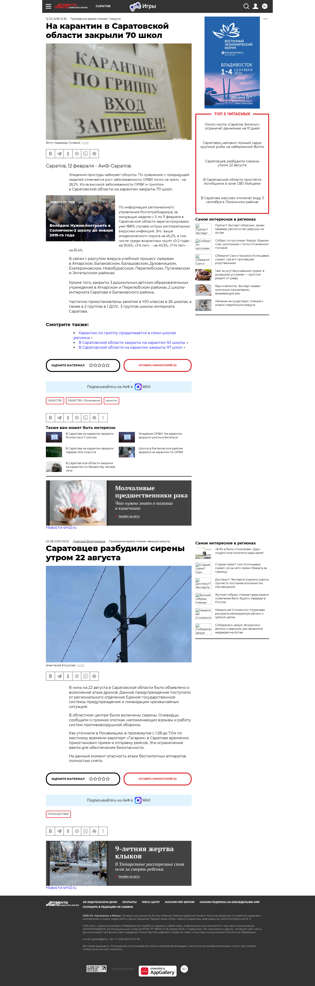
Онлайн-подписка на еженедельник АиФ (230, 902)
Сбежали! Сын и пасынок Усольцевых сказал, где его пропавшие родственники (242, 259)
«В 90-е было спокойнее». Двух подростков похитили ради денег (239, 551)
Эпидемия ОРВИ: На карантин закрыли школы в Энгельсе (160, 435)
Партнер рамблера (123, 968)
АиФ (85, 142)
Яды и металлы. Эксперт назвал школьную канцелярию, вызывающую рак (238, 289)
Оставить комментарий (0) (158, 365)
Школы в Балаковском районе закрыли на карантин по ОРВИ (161, 450)
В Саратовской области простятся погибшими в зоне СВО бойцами (232, 182)
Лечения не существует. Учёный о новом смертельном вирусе (239, 303)
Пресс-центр (151, 902)
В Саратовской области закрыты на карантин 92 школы (132, 342)
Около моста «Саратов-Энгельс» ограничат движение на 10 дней (232, 126)
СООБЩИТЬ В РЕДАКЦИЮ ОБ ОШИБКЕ (108, 907)
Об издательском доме (100, 902)
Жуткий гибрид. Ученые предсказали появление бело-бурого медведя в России (242, 598)
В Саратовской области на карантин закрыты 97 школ (130, 347)
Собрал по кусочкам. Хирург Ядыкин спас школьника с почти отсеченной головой (242, 244)
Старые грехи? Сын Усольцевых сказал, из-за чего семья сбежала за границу (241, 568)
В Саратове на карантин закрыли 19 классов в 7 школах (89, 435)
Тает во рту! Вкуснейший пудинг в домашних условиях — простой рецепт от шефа (239, 274)
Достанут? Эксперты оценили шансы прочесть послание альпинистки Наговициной (242, 583)
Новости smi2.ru (61, 527)
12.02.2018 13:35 (56, 18)
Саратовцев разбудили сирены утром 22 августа (232, 163)
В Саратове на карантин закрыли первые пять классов (89, 450)
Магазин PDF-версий (179, 902)
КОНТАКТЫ (129, 902)
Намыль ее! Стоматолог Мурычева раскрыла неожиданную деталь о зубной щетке (240, 613)
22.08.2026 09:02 (57, 541)
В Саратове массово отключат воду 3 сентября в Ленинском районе (232, 200)
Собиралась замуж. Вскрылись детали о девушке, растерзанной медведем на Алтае (239, 628)
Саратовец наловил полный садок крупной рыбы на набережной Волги (232, 145)
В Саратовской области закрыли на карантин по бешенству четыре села (90, 466)
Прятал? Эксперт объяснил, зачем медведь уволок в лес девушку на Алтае (239, 229)
